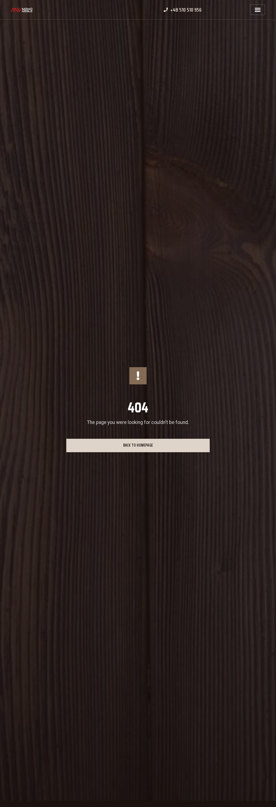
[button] (258, 10)
